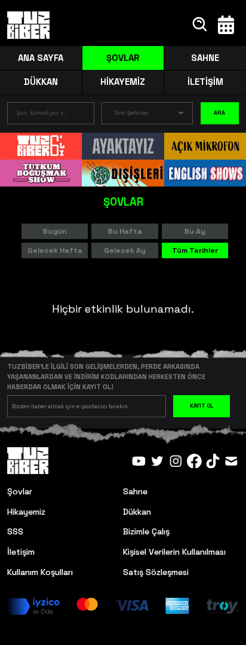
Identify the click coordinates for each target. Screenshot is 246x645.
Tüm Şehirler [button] (131, 113)
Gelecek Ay (125, 250)
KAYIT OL (201, 405)
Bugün (54, 231)
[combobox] (41, 115)
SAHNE (205, 57)
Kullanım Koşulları (40, 572)
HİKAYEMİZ (122, 81)
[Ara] (200, 25)
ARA (219, 113)
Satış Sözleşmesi (156, 572)
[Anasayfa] (28, 25)
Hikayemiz (26, 511)
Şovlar (19, 491)
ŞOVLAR (123, 57)
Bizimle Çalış (146, 531)
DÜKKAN (41, 81)
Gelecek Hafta (54, 250)
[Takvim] (226, 25)
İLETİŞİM (205, 81)
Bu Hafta (124, 231)
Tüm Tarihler (195, 250)
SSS (15, 531)
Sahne (135, 491)
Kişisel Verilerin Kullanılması (174, 551)
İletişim (21, 551)
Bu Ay (194, 231)
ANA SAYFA (40, 57)
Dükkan (137, 511)
